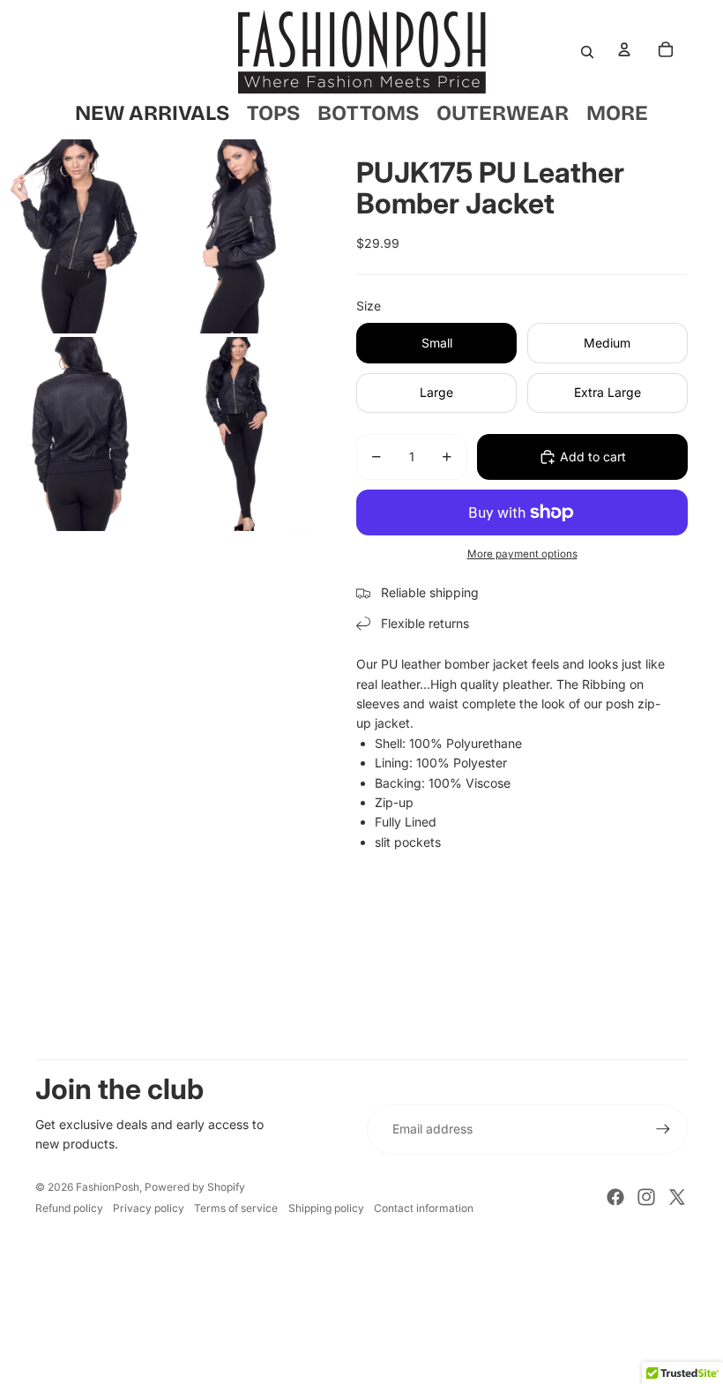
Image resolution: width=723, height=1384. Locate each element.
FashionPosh (107, 1186)
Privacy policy (148, 1208)
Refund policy (69, 1208)
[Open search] (587, 52)
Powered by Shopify (195, 1186)
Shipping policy (326, 1208)
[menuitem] (617, 113)
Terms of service (236, 1208)
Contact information (423, 1208)
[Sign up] (663, 1129)
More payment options (522, 554)
